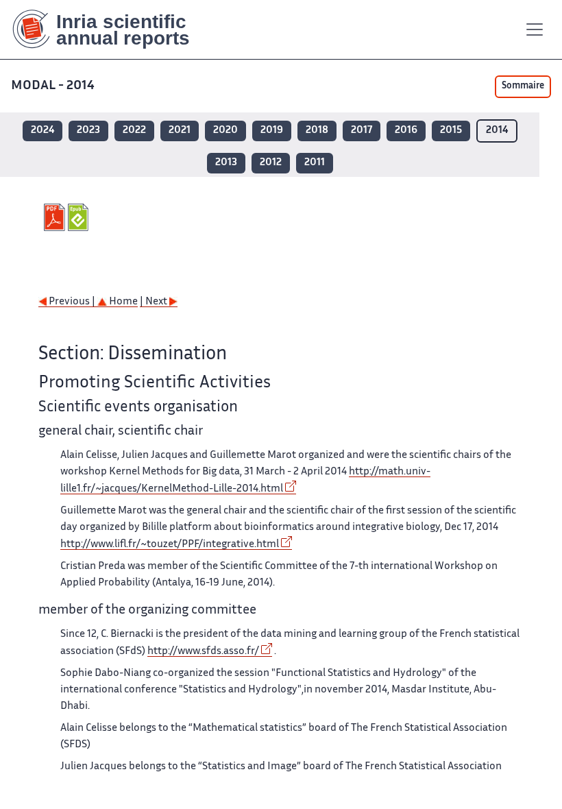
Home (122, 302)
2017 (361, 130)
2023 (88, 130)
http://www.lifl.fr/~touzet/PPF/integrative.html (169, 544)
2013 (226, 162)
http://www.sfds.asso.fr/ (203, 651)
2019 (271, 130)
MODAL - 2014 (53, 86)
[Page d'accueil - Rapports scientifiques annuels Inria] (110, 29)
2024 (42, 130)
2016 (406, 130)
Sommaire (523, 86)
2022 (134, 130)
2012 (271, 162)
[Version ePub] (80, 217)
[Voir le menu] (534, 29)
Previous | (72, 302)
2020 (225, 130)
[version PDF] (56, 217)
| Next (154, 302)
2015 (451, 130)
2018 (317, 130)
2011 (314, 162)
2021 (180, 130)
